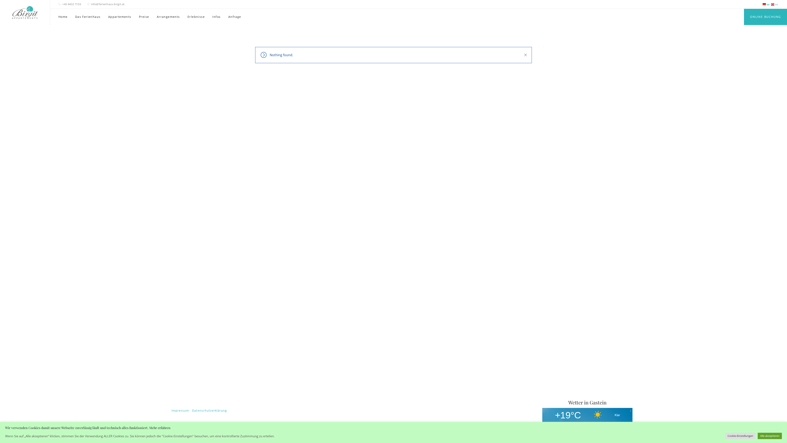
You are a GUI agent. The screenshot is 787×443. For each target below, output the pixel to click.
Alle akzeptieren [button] (769, 436)
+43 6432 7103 (71, 4)
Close (525, 55)
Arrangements (168, 17)
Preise (144, 17)
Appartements (119, 17)
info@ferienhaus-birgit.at (108, 4)
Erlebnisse (196, 17)
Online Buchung (765, 17)
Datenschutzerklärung (209, 410)
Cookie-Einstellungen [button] (740, 436)
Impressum (180, 410)
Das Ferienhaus (88, 17)
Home (63, 17)
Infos (216, 17)
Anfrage (234, 17)
